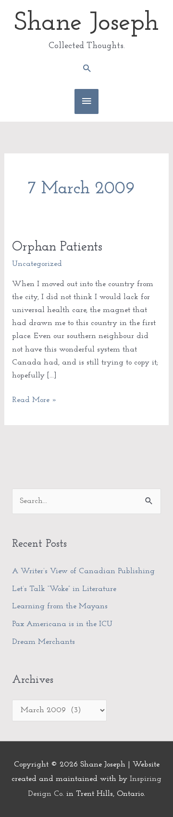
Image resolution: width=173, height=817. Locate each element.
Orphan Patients (57, 247)
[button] (87, 68)
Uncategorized (37, 264)
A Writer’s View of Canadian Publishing (83, 571)
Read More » (34, 399)
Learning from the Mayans (60, 606)
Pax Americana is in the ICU (62, 624)
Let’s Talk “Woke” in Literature (64, 589)
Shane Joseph (86, 23)
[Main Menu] (86, 101)
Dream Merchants (43, 642)
